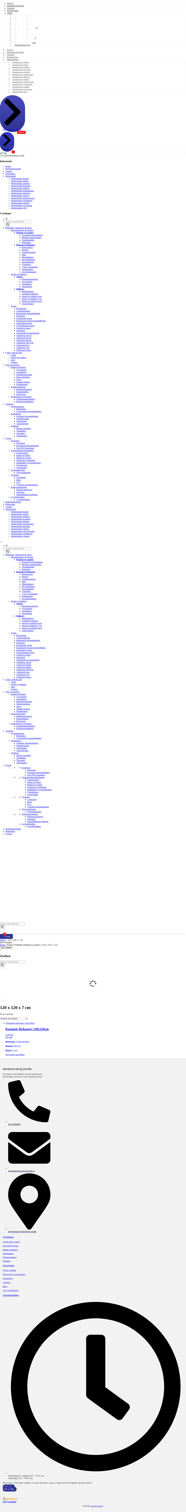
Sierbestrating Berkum (21, 77)
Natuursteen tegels (24, 323)
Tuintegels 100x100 (24, 670)
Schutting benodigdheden (27, 416)
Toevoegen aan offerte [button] (15, 1054)
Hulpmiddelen (22, 392)
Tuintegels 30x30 (23, 662)
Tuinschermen (22, 424)
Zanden (14, 362)
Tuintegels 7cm (22, 348)
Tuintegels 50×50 (23, 338)
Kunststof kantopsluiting (32, 235)
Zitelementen (27, 269)
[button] (93, 1500)
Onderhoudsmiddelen (25, 399)
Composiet (21, 477)
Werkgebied (13, 59)
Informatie (8, 1265)
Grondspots (21, 372)
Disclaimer (8, 1278)
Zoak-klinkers (28, 304)
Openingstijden (11, 1295)
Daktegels (20, 316)
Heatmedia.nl (96, 1506)
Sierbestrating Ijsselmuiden (22, 75)
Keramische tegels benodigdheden (31, 321)
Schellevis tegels (23, 328)
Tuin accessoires (12, 365)
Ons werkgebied (10, 1290)
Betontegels (21, 308)
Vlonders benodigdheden (27, 485)
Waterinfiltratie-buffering (27, 494)
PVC (18, 482)
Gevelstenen (27, 282)
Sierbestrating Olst (22, 45)
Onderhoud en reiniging (21, 397)
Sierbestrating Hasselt (20, 87)
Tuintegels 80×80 (23, 340)
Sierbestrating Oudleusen (22, 84)
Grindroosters (22, 453)
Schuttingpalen (22, 419)
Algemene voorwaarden (14, 1274)
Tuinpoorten (21, 421)
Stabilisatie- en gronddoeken (28, 463)
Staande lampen (23, 382)
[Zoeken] (7, 225)
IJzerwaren (21, 394)
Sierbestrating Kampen (21, 70)
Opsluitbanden (28, 240)
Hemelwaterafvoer (24, 490)
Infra (24, 255)
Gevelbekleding (18, 497)
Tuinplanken (21, 436)
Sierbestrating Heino (20, 65)
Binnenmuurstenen (30, 279)
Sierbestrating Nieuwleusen (23, 82)
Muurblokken (27, 257)
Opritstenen (27, 284)
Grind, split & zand (13, 353)
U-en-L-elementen (30, 267)
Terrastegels (8, 1254)
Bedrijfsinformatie (15, 6)
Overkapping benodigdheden (28, 411)
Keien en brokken (18, 357)
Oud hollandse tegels (25, 326)
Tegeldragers (21, 465)
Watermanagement (19, 487)
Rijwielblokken (28, 260)
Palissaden (26, 242)
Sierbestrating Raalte (20, 62)
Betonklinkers (28, 291)
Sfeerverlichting (23, 377)
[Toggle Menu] (1, 541)
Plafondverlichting (24, 375)
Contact (11, 8)
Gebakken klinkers (30, 294)
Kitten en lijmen (23, 455)
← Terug (6, 936)
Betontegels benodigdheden (28, 313)
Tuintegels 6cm (22, 345)
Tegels (13, 306)
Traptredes (26, 264)
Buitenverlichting (18, 367)
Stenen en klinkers (19, 274)
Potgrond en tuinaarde (25, 460)
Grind (13, 355)
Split (13, 360)
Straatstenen (27, 286)
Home (10, 3)
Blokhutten (21, 409)
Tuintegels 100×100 (24, 343)
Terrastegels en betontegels (27, 333)
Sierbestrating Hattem (21, 72)
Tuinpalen (20, 433)
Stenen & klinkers (10, 1250)
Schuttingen (16, 414)
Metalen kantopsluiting (31, 237)
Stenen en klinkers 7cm (32, 299)
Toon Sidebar (6, 948)
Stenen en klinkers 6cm (32, 296)
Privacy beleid (9, 1270)
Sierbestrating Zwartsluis (22, 89)
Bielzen (25, 250)
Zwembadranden (29, 272)
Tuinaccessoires (10, 1257)
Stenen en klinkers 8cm (32, 301)
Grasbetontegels (29, 252)
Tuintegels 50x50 (23, 665)
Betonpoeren (27, 247)
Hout (18, 480)
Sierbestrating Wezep (20, 79)
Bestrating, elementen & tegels (18, 228)
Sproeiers (20, 492)
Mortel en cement (23, 458)
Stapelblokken (28, 262)
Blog (5, 1286)
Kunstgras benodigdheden (27, 446)
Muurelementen (10, 1246)
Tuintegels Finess (23, 350)
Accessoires (21, 370)
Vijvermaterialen (18, 470)
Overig (8, 438)
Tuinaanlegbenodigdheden (22, 450)
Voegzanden (21, 468)
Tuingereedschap (18, 387)
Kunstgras (15, 441)
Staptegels (20, 330)
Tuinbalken (21, 431)
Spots (18, 379)
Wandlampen (22, 384)
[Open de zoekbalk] (1, 921)
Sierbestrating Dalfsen (21, 67)
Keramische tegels (24, 318)
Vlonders (15, 475)
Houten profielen (23, 428)
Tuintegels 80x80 (23, 667)
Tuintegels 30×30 (23, 335)
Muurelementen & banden (22, 230)
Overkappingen (17, 406)
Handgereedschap (24, 389)
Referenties (12, 11)
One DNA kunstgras (25, 448)
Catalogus (8, 1237)
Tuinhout (9, 404)
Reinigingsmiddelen (24, 401)
